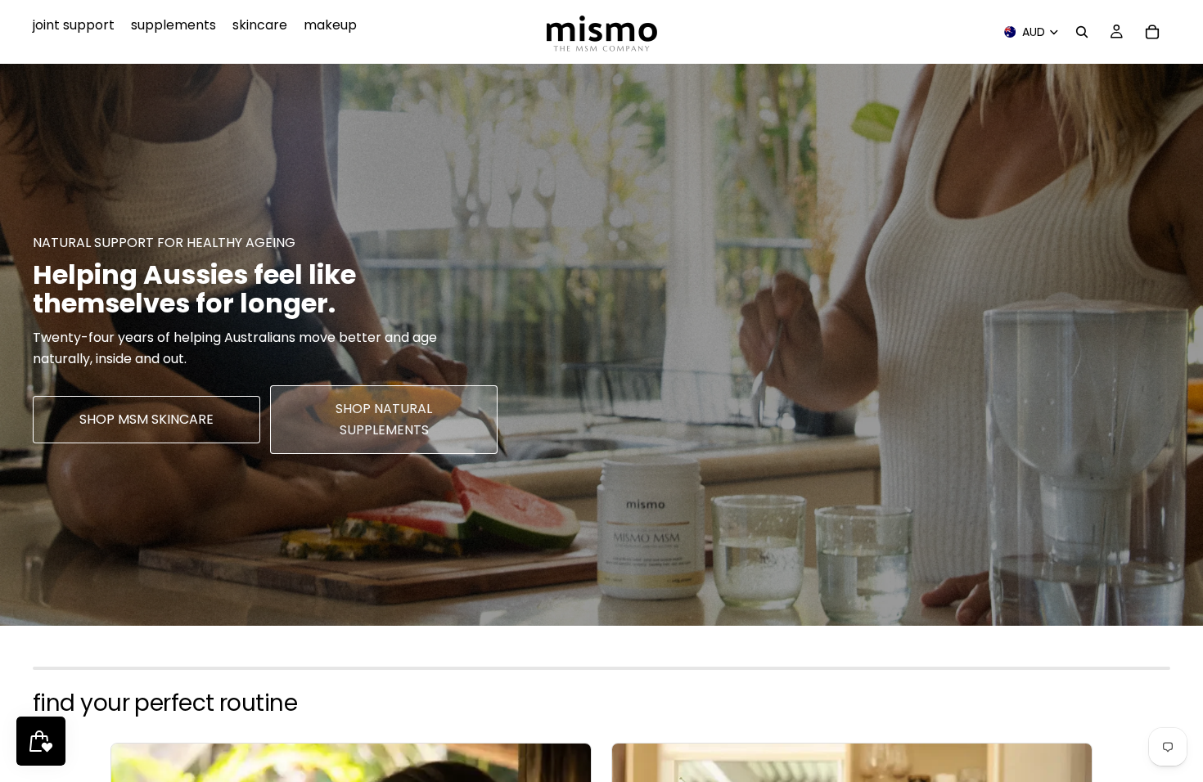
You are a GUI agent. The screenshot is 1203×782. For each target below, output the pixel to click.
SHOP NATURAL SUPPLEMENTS (384, 419)
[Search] (1082, 32)
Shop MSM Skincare (146, 419)
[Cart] (1152, 32)
